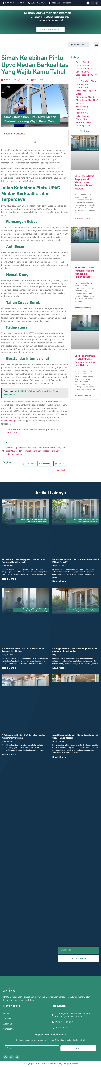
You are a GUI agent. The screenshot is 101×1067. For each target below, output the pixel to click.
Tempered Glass (83, 122)
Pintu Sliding (82, 106)
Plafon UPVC (82, 113)
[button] (96, 44)
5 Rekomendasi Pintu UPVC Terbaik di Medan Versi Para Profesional (23, 737)
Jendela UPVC (82, 87)
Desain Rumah (82, 62)
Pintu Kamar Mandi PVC (87, 100)
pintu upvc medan (41, 451)
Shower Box (81, 119)
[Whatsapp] (97, 3)
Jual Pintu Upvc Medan (16, 448)
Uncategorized (83, 125)
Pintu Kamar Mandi (85, 97)
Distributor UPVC (84, 65)
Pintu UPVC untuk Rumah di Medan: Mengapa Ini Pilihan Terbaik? (84, 272)
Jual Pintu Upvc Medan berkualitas (44, 448)
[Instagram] (92, 3)
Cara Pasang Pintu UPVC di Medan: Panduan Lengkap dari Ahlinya (85, 360)
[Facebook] (88, 3)
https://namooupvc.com (28, 417)
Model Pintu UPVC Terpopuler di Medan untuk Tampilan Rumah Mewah (84, 182)
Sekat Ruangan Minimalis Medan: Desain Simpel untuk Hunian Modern (75, 737)
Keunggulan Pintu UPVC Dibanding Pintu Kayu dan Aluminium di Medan (74, 650)
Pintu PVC (80, 103)
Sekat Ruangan (83, 116)
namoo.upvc (12, 420)
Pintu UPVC (38, 79)
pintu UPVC (27, 255)
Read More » (9, 579)
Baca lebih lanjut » (83, 219)
